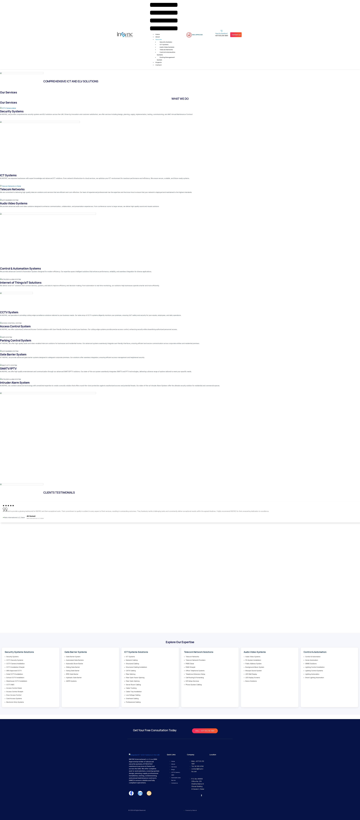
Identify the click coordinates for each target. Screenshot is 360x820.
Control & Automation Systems (166, 53)
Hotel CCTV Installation (14, 674)
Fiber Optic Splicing (133, 681)
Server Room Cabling (133, 685)
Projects (159, 62)
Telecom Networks (166, 50)
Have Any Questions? (221, 33)
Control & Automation (313, 657)
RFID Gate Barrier (72, 674)
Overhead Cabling (132, 698)
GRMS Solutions (311, 664)
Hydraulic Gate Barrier (74, 678)
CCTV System (9, 312)
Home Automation (311, 660)
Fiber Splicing (130, 674)
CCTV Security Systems (14, 660)
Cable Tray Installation (134, 692)
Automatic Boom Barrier (74, 664)
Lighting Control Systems (314, 671)
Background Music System (254, 667)
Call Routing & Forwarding (195, 678)
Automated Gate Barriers (75, 660)
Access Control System (15, 326)
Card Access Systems (14, 698)
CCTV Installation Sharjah (15, 667)
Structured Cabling (132, 664)
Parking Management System (166, 58)
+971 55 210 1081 (221, 36)
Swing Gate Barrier (72, 671)
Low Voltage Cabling (133, 695)
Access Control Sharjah (14, 692)
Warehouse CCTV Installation (16, 681)
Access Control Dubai (14, 688)
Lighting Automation (312, 674)
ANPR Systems (71, 681)
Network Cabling (132, 660)
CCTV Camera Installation (15, 664)
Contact (159, 65)
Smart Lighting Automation (314, 678)
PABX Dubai (190, 664)
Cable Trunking (131, 688)
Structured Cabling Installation (136, 667)
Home (158, 34)
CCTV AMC (10, 685)
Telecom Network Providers (196, 660)
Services (159, 39)
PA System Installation (253, 660)
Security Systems (166, 42)
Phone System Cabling (194, 685)
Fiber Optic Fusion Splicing (135, 678)
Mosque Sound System (253, 671)
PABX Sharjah (190, 667)
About (158, 37)
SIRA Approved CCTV (14, 671)
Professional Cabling (133, 702)
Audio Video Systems (167, 47)
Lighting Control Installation (315, 667)
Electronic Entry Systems (15, 702)
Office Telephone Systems (195, 671)
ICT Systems (164, 44)
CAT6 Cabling (131, 671)
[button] (163, 17)
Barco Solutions (251, 681)
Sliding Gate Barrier (73, 667)
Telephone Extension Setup (195, 674)
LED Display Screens (252, 678)
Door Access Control (13, 695)
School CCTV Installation (15, 678)
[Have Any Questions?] (221, 31)
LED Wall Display (251, 674)
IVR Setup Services (192, 681)
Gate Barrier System (13, 354)
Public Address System (253, 664)
